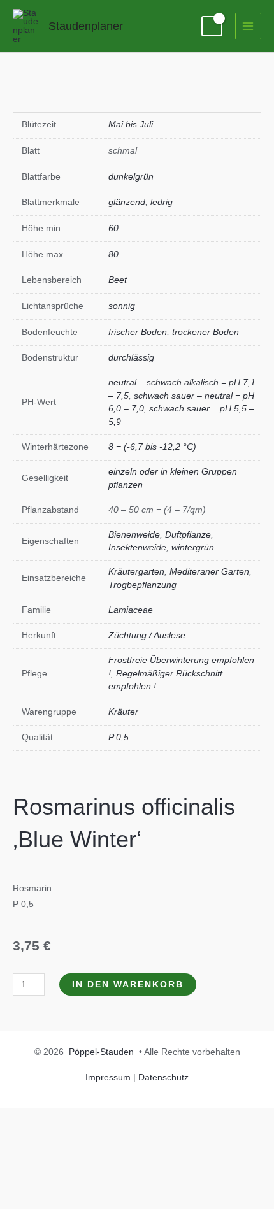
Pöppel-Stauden (101, 1052)
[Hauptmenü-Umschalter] (248, 26)
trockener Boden (205, 332)
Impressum (108, 1077)
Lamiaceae (130, 610)
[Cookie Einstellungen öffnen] (95, 1200)
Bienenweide (134, 535)
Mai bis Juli (130, 124)
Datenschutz (163, 1077)
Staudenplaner (85, 25)
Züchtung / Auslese (146, 635)
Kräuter (123, 712)
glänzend (126, 202)
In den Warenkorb (128, 984)
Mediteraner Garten (209, 571)
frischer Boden (137, 332)
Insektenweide (137, 547)
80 (113, 254)
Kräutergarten (136, 571)
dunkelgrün (131, 177)
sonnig (121, 306)
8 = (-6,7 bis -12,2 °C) (152, 447)
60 (113, 228)
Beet (117, 280)
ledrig (161, 202)
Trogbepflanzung (142, 585)
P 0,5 (118, 737)
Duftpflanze (188, 535)
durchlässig (131, 357)
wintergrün (192, 547)
